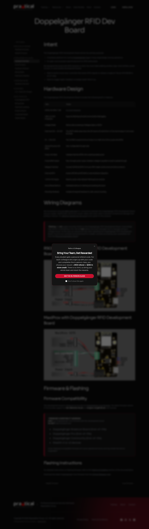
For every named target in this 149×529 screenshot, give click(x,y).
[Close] (94, 246)
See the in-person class (74, 276)
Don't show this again (76, 281)
